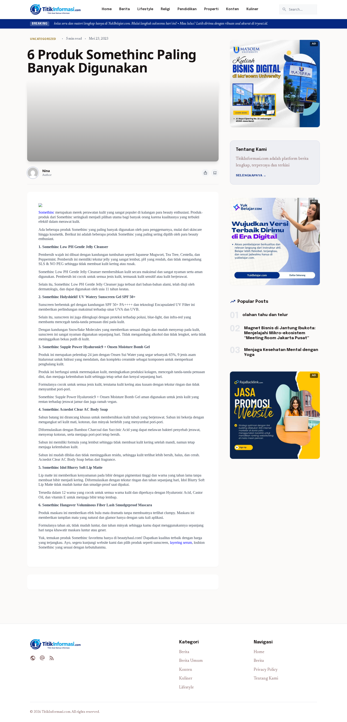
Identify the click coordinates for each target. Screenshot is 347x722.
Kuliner (252, 9)
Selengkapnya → (251, 175)
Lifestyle (145, 9)
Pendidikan (187, 9)
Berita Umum (191, 661)
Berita (124, 9)
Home (107, 9)
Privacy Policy (266, 670)
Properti (211, 9)
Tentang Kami (266, 679)
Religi (165, 9)
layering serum (181, 542)
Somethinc (46, 212)
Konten (232, 9)
